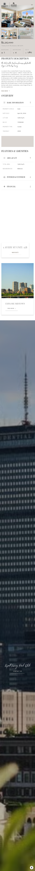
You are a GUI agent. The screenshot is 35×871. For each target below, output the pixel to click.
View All (26, 33)
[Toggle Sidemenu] (32, 4)
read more (11, 308)
